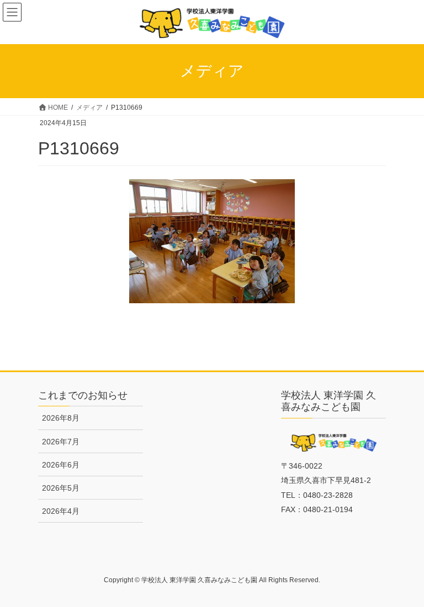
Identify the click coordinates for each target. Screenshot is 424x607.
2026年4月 (61, 511)
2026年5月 (61, 488)
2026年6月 (61, 464)
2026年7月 (61, 441)
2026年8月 (61, 417)
